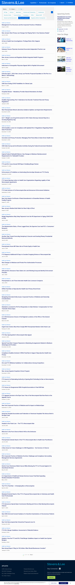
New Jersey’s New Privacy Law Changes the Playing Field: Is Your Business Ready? (25, 33)
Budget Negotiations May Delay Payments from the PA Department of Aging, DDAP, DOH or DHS (27, 217)
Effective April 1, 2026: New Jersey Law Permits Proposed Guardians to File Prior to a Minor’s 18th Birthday (26, 74)
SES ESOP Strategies (6, 571)
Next (31, 554)
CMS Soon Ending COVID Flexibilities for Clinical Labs (17, 83)
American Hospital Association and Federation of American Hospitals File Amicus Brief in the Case (27, 414)
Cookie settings (54, 583)
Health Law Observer (6, 22)
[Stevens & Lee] (13, 2)
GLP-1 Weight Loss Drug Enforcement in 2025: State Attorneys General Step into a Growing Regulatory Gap (26, 118)
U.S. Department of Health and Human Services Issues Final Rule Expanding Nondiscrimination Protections (23, 477)
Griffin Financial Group (7, 569)
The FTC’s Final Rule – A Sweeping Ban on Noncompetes (18, 486)
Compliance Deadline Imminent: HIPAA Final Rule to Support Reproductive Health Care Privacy (26, 354)
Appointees (18, 12)
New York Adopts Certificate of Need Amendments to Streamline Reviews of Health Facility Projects (26, 199)
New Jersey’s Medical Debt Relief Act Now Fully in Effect (18, 208)
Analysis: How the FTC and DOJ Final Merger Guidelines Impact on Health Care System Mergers (27, 539)
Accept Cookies (63, 583)
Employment (41, 12)
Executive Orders (7, 15)
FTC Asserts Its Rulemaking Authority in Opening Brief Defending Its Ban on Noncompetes (28, 379)
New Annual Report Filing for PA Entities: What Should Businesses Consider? (24, 548)
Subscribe (51, 577)
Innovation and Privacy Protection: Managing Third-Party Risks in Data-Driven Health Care (27, 138)
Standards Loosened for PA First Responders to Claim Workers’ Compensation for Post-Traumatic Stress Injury (27, 307)
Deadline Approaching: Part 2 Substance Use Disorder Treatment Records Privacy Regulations (25, 100)
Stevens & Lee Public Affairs (30, 571)
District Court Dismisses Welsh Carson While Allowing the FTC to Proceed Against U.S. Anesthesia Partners (27, 467)
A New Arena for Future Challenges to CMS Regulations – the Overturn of (25, 448)
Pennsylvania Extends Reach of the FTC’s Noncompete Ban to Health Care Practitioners (27, 440)
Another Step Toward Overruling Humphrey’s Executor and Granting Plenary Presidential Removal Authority (27, 237)
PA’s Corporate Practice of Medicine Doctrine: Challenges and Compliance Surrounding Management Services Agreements (27, 457)
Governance (26, 15)
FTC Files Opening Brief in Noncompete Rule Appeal (17, 335)
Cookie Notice (16, 583)
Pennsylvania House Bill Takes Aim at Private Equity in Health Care (21, 246)
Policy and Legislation (24, 18)
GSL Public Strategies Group (8, 573)
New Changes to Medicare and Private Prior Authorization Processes (22, 262)
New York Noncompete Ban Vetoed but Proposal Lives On (18, 522)
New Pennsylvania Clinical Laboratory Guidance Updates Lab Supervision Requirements (27, 110)
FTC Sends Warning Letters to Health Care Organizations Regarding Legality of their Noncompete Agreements (26, 181)
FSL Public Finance (6, 575)
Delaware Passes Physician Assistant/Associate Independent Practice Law (23, 49)
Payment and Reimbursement (10, 18)
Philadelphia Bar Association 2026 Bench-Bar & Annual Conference (64, 18)
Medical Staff (39, 15)
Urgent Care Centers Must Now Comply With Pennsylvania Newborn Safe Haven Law (26, 326)
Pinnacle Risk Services (29, 569)
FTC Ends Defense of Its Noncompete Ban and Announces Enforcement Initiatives (26, 190)
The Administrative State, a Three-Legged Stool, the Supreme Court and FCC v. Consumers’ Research (28, 227)
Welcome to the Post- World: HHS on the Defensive (19, 431)
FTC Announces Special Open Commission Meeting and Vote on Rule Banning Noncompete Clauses (28, 505)
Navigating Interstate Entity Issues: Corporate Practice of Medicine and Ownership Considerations (25, 297)
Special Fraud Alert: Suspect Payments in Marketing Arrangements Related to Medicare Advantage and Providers (27, 344)
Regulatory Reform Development (38, 18)
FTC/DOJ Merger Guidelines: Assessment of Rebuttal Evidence (20, 530)
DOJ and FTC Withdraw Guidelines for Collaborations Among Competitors (23, 363)
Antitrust (12, 12)
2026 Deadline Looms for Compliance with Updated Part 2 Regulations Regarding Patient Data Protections (27, 128)
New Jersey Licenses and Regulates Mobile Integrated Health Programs (22, 57)
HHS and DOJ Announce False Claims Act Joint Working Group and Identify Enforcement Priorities (27, 271)
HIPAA (32, 15)
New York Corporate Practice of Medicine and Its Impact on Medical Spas (23, 405)
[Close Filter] (52, 12)
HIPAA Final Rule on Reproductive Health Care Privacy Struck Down (21, 289)
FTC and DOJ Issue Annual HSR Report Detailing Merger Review (20, 164)
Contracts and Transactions (29, 12)
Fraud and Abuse (17, 15)
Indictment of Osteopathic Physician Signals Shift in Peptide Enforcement (23, 65)
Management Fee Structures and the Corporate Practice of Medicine (21, 25)
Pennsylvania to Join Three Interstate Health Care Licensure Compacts (22, 280)
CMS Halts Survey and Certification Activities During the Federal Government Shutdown (27, 146)
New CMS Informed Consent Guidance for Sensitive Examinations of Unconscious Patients (28, 514)
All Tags (5, 12)
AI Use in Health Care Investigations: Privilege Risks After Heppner (21, 41)
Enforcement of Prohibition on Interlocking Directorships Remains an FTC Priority (25, 172)
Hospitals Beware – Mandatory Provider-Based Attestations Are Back (22, 91)
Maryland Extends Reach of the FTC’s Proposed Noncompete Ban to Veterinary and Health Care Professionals (28, 495)
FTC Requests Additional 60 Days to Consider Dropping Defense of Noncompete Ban (26, 254)
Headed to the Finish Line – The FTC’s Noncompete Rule (18, 423)
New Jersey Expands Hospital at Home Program (16, 371)
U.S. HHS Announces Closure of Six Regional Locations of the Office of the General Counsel (26, 317)
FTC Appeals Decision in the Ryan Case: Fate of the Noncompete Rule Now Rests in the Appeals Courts (27, 396)
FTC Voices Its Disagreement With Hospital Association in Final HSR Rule (23, 387)
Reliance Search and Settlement (31, 573)
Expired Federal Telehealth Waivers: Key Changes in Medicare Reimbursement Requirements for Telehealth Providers (24, 155)
